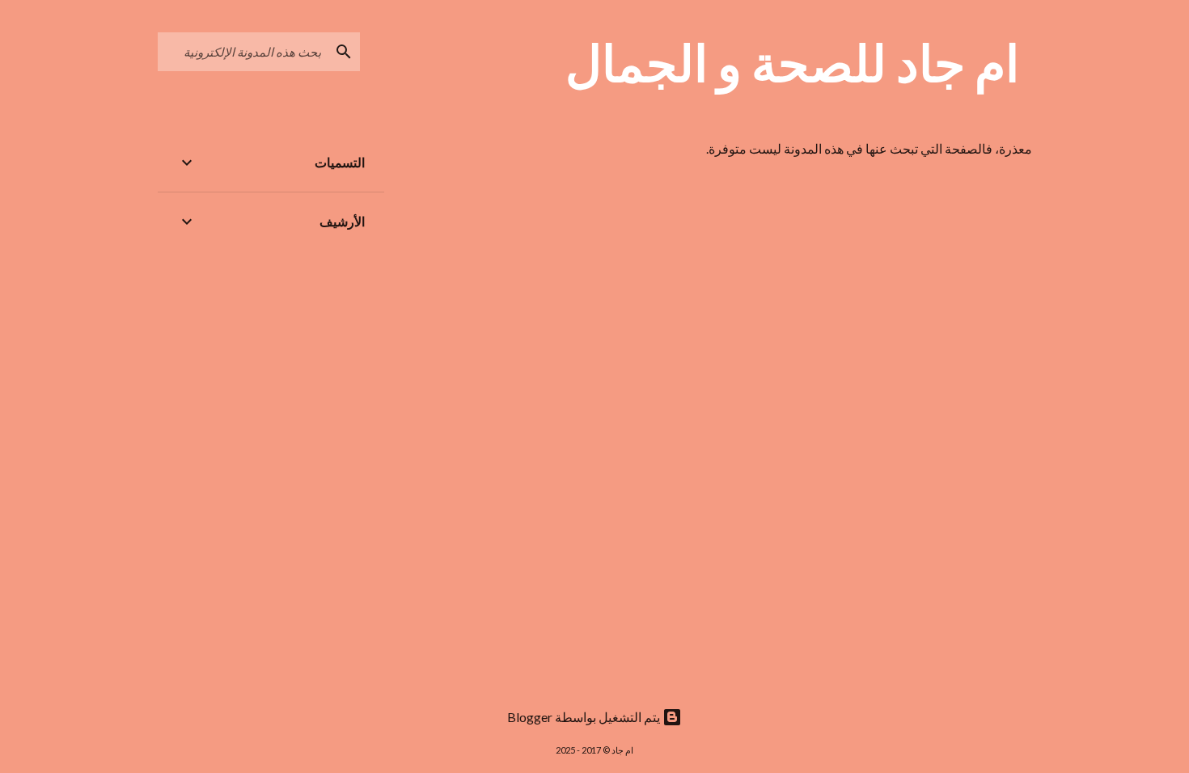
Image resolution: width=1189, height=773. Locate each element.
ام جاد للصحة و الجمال (792, 62)
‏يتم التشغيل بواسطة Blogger (584, 716)
